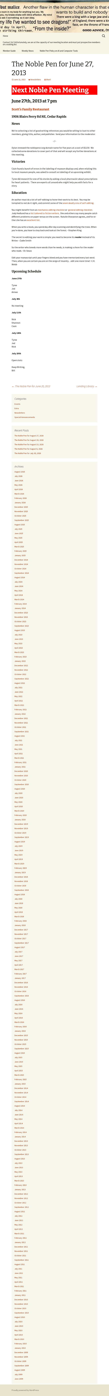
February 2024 (20, 604)
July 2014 (18, 1110)
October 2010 (20, 1308)
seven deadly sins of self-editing (78, 203)
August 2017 (19, 947)
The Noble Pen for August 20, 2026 (28, 440)
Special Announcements (24, 417)
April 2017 (18, 965)
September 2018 (21, 890)
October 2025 (20, 515)
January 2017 (20, 978)
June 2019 (18, 850)
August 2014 (19, 1106)
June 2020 (18, 797)
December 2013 (21, 1141)
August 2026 (19, 471)
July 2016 (18, 1004)
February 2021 (20, 762)
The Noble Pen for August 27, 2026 (28, 435)
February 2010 (20, 1343)
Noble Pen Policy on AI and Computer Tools (59, 50)
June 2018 (18, 903)
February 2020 (20, 815)
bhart (48, 79)
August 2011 (19, 1264)
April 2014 (18, 1123)
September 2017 (21, 943)
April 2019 (18, 859)
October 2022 (20, 674)
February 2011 (20, 1290)
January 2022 (20, 714)
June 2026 (18, 480)
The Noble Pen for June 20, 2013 (31, 386)
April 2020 (18, 806)
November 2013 (21, 1145)
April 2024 (18, 595)
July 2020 (18, 793)
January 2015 (20, 1084)
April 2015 (18, 1070)
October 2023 (20, 621)
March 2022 (19, 705)
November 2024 (21, 564)
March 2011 (19, 1286)
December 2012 (21, 1194)
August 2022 (19, 683)
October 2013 (20, 1150)
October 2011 (20, 1255)
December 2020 (21, 771)
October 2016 (20, 991)
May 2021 (18, 749)
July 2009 (18, 1374)
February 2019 (20, 868)
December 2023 (21, 612)
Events (17, 404)
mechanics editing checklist (51, 209)
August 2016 (19, 1000)
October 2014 (20, 1097)
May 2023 (18, 643)
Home (5, 36)
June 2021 (18, 744)
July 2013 (18, 1163)
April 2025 (18, 542)
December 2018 (21, 877)
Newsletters (36, 79)
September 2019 (21, 837)
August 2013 (19, 1158)
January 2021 (20, 766)
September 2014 (21, 1101)
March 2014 (19, 1128)
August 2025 (19, 524)
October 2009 (20, 1361)
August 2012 (19, 1211)
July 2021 (18, 740)
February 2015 (20, 1079)
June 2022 (18, 692)
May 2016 (18, 1013)
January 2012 (20, 1242)
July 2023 (18, 634)
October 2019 (20, 833)
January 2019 (20, 872)
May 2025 (18, 537)
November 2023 (21, 617)
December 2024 (21, 560)
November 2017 (21, 934)
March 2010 (19, 1339)
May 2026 (18, 485)
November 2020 (21, 775)
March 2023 (19, 652)
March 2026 (19, 493)
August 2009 (19, 1370)
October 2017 (20, 938)
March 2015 (19, 1075)
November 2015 (21, 1039)
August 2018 (19, 894)
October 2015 (20, 1044)
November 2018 (21, 881)
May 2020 (18, 802)
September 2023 (21, 626)
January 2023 (20, 661)
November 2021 (21, 722)
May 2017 (18, 960)
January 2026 (20, 502)
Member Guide (9, 50)
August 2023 (19, 630)
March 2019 (19, 863)
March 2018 (19, 916)
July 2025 (18, 529)
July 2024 (18, 582)
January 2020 (20, 819)
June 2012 (18, 1220)
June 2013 (18, 1167)
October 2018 (20, 885)
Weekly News (28, 50)
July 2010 (18, 1321)
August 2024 (19, 577)
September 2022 (21, 678)
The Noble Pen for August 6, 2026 (28, 449)
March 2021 (19, 758)
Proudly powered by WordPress (25, 1390)
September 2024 (21, 573)
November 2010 (21, 1304)
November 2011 (21, 1251)
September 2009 (21, 1365)
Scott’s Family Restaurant (30, 109)
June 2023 (18, 639)
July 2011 (18, 1268)
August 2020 (19, 788)
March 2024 (19, 599)
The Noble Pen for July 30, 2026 (27, 453)
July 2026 (18, 476)
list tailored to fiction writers (45, 213)
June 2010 (18, 1326)
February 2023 (20, 656)
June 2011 (18, 1273)
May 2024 (18, 590)
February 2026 (20, 498)
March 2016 (19, 1022)
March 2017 (19, 969)
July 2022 (18, 687)
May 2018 (18, 907)
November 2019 (21, 828)
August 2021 (19, 736)
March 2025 (19, 546)
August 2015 (19, 1053)
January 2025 (20, 555)
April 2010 (18, 1335)
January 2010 (20, 1348)
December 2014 (21, 1088)
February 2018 (20, 921)
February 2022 (20, 709)
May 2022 (18, 696)
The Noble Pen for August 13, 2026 (28, 444)
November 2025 (21, 511)
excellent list (33, 220)
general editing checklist (80, 209)
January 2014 (20, 1136)
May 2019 (18, 855)
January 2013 (20, 1189)
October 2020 (20, 780)
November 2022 (21, 670)
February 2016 (20, 1026)
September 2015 (21, 1048)
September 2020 (21, 784)
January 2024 (20, 608)
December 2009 (21, 1352)
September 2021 (21, 731)
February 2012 (20, 1238)
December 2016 (21, 982)
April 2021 (18, 753)
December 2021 (21, 718)
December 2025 (21, 507)
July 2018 (18, 899)
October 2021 (20, 727)
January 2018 (20, 925)
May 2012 (18, 1224)
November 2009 (21, 1357)
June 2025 (18, 533)
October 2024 (20, 568)
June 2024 (18, 586)
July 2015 (18, 1057)
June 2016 (18, 1009)
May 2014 (18, 1119)
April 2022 (18, 700)
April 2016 (18, 1017)
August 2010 (19, 1317)
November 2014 (21, 1092)
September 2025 (21, 520)
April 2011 (18, 1282)
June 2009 (18, 1379)
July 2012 (18, 1216)
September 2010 (21, 1312)
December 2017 (21, 929)
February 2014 (20, 1132)
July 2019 (18, 846)
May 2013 (18, 1172)
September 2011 (21, 1260)
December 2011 (21, 1246)
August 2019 (19, 841)
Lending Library (87, 386)
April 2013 (18, 1176)
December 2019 (21, 824)
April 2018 (18, 912)
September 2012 (21, 1207)
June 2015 (18, 1061)
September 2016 (21, 995)
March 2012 (19, 1233)
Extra (16, 408)
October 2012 (20, 1202)
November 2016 (21, 987)
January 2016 (20, 1031)
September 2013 (21, 1154)
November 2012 (21, 1198)
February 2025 (20, 551)
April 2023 (18, 648)
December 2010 (21, 1299)
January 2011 (20, 1295)
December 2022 (21, 665)
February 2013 (20, 1185)
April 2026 (18, 489)
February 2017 (20, 973)
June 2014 (18, 1114)
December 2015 (21, 1035)
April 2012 (18, 1229)
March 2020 (19, 811)
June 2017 (18, 956)
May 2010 (18, 1330)
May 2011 (18, 1277)
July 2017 (18, 951)
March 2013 (19, 1180)
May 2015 (18, 1066)
